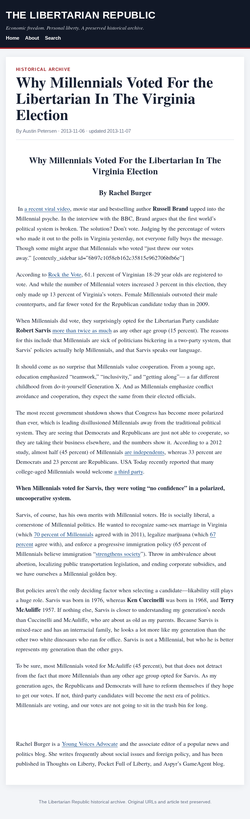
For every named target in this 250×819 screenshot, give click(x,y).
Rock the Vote (64, 274)
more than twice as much (82, 330)
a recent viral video (47, 208)
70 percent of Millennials (63, 534)
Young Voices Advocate (90, 743)
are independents (144, 452)
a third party (128, 471)
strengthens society (118, 553)
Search (53, 38)
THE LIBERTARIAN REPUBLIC (81, 15)
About (32, 38)
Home (12, 38)
